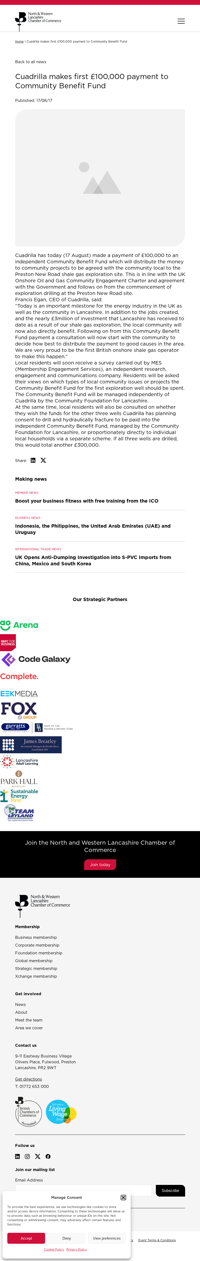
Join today (100, 864)
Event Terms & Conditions (157, 1240)
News (20, 1004)
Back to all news (30, 61)
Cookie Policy (54, 1249)
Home (19, 41)
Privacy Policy (76, 1249)
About (21, 1012)
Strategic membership (36, 968)
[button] (123, 1197)
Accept (26, 1238)
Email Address (29, 1180)
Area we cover (29, 1027)
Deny (66, 1238)
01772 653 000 (34, 1086)
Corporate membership (37, 945)
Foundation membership (38, 953)
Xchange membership (36, 976)
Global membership (34, 960)
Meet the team (28, 1020)
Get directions (28, 1079)
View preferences (107, 1238)
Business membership (36, 937)
